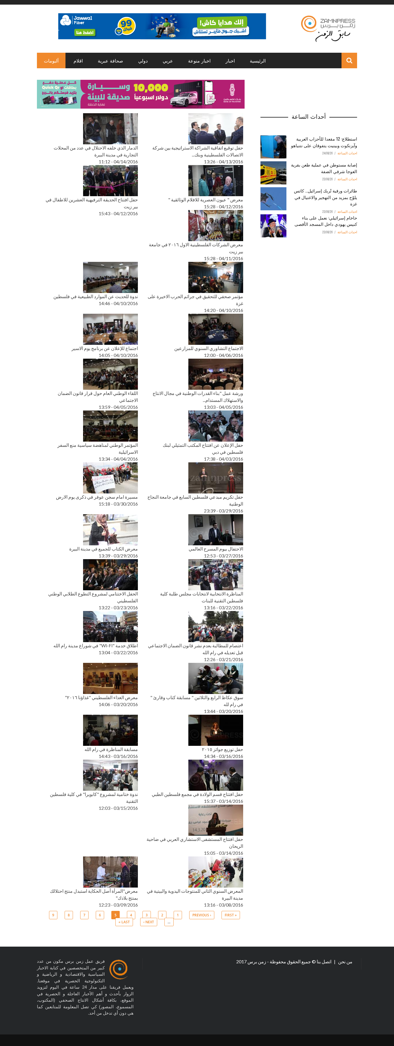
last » (124, 922)
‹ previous (201, 915)
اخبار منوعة (199, 60)
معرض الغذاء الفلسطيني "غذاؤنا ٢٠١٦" (101, 697)
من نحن (344, 961)
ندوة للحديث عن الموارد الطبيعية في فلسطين (95, 296)
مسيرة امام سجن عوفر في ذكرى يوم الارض (97, 497)
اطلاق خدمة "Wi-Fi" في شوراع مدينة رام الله (95, 645)
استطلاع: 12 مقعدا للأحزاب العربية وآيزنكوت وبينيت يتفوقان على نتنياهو (324, 141)
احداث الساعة (347, 153)
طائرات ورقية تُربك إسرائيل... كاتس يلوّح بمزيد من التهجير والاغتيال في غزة (325, 197)
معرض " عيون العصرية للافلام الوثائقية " (205, 199)
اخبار (230, 60)
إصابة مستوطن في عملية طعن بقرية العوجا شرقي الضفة (324, 167)
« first (231, 915)
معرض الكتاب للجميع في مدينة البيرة (103, 548)
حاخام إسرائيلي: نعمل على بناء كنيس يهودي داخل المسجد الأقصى (325, 220)
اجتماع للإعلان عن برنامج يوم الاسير (105, 348)
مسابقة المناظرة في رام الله (111, 749)
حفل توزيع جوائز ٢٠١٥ (222, 749)
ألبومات (51, 60)
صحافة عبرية (110, 60)
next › (148, 922)
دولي (143, 60)
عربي (168, 60)
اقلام (78, 60)
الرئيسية (258, 60)
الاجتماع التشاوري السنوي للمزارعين (208, 348)
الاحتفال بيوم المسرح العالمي (216, 548)
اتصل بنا (324, 961)
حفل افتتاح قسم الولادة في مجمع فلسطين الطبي (197, 794)
